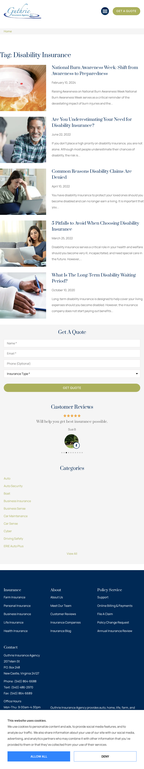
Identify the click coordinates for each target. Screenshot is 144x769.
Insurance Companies (65, 622)
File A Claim (105, 614)
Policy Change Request (113, 622)
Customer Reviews (63, 614)
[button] (105, 11)
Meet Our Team (60, 606)
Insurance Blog (60, 631)
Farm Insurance (14, 597)
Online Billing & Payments (114, 606)
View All (72, 554)
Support (102, 597)
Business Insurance (17, 614)
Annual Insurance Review (114, 631)
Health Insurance (16, 631)
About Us (56, 597)
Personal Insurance (17, 606)
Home (8, 31)
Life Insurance (13, 622)
